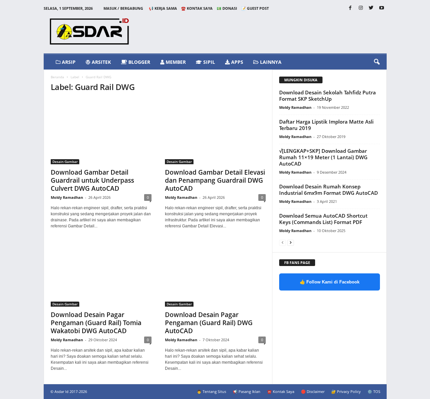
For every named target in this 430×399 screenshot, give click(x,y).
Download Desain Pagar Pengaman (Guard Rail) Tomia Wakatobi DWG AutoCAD (96, 322)
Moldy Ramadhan (67, 197)
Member (175, 62)
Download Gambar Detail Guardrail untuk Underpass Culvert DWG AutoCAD (92, 180)
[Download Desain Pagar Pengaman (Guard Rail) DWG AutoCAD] (215, 274)
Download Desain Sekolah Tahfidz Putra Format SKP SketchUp (327, 95)
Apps (236, 62)
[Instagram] (361, 8)
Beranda (57, 77)
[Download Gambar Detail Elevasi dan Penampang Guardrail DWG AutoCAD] (215, 131)
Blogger (138, 62)
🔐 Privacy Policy (346, 391)
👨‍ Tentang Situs (211, 391)
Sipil (208, 62)
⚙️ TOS (374, 391)
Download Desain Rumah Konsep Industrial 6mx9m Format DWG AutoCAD (328, 189)
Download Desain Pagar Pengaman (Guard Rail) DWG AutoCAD (209, 322)
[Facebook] (350, 8)
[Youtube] (382, 8)
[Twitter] (371, 8)
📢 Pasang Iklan (246, 391)
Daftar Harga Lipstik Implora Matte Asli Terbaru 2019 (326, 124)
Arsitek (100, 62)
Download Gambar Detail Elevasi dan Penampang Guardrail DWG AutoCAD (215, 180)
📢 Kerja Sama (163, 8)
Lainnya (270, 62)
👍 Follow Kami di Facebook (329, 281)
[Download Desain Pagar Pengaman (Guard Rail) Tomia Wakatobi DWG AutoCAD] (101, 274)
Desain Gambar (65, 161)
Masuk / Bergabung (123, 8)
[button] (376, 62)
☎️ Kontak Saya (197, 8)
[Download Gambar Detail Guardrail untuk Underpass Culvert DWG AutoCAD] (101, 131)
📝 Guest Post (255, 8)
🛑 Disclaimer (313, 391)
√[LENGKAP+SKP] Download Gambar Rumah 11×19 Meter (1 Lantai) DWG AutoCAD (323, 157)
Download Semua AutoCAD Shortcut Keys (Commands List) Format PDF (323, 218)
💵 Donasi (227, 8)
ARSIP (68, 62)
